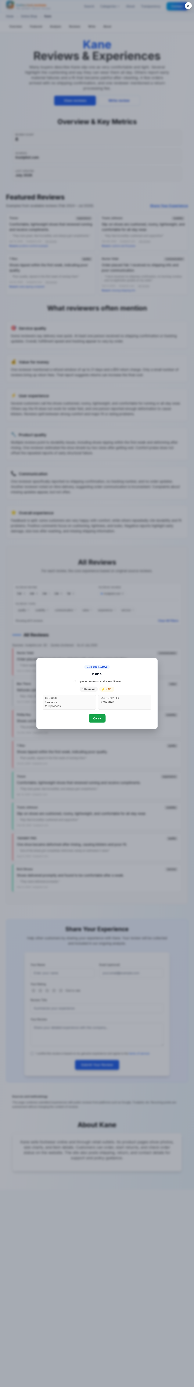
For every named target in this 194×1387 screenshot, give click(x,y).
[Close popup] (188, 5)
